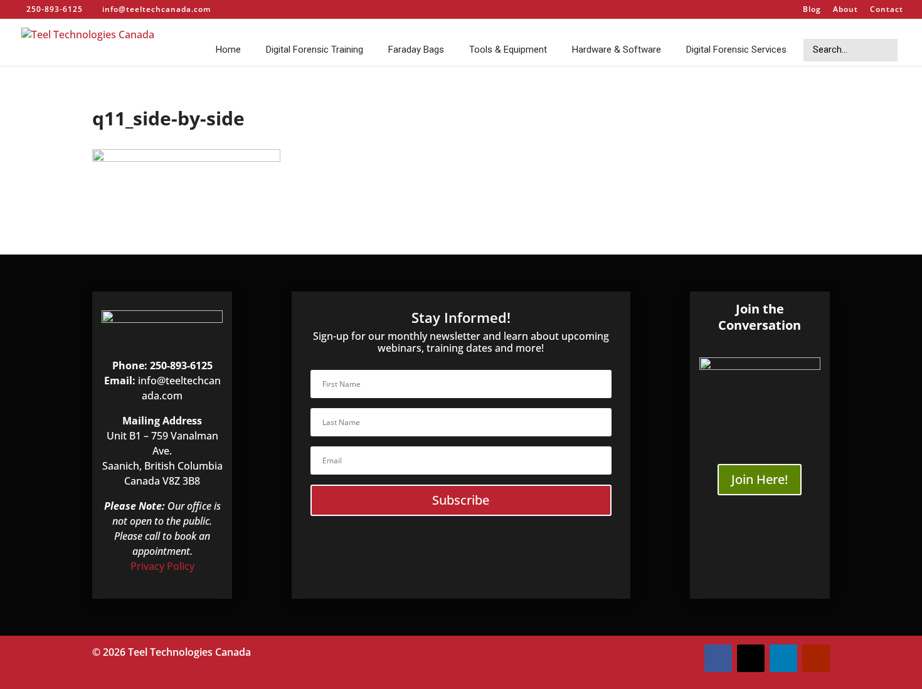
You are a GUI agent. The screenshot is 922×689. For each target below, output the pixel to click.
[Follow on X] (751, 658)
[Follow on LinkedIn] (783, 658)
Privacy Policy (162, 566)
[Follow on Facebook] (718, 658)
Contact (886, 10)
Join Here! (759, 479)
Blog (812, 10)
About (845, 10)
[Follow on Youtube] (816, 658)
